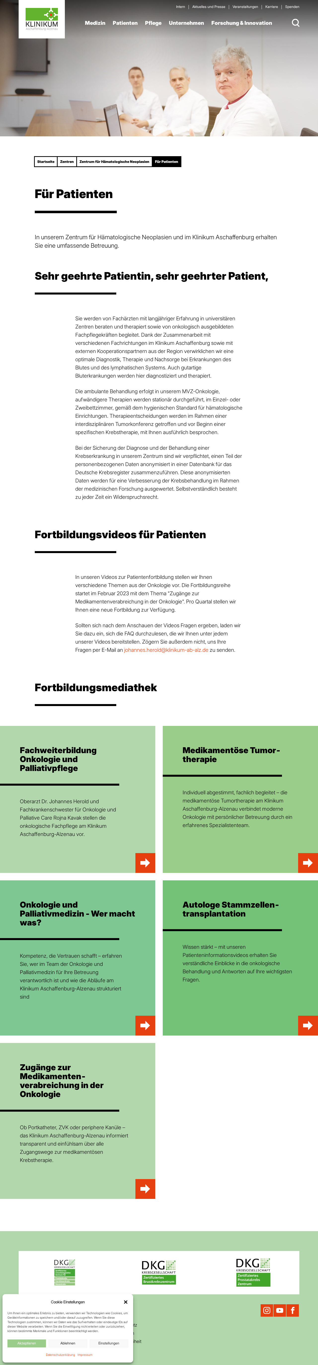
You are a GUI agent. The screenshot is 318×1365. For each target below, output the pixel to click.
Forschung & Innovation (241, 23)
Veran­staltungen (245, 6)
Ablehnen (67, 1343)
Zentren (67, 161)
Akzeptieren (26, 1343)
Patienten (125, 23)
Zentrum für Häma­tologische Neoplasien (114, 161)
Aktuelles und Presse (208, 6)
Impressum (85, 1355)
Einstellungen (108, 1343)
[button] (125, 1302)
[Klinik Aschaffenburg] (42, 19)
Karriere (271, 6)
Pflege (153, 23)
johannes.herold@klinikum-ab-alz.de (166, 650)
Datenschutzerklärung (60, 1355)
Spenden (292, 6)
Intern (180, 6)
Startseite (45, 161)
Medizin (95, 23)
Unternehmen (186, 23)
